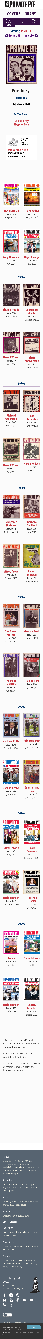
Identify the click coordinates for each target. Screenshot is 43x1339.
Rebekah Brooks (32, 899)
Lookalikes (19, 1167)
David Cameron (32, 849)
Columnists (31, 1170)
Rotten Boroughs (10, 1173)
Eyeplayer (7, 1216)
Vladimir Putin (11, 741)
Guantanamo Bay (32, 789)
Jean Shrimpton (32, 417)
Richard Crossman (11, 417)
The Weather (31, 211)
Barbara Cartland (32, 523)
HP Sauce (29, 1161)
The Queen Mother (11, 633)
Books (15, 1202)
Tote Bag (7, 1202)
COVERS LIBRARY (21, 14)
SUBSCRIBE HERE (18, 150)
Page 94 (7, 1211)
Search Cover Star (9, 22)
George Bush (31, 631)
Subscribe (7, 1180)
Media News (18, 1170)
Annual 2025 (8, 1205)
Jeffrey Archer (11, 571)
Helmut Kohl (32, 681)
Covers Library (10, 1222)
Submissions (8, 1263)
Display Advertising (22, 1246)
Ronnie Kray (21, 121)
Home (6, 1157)
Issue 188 (14, 35)
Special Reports (25, 1232)
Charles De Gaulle (32, 311)
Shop (5, 1197)
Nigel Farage (32, 257)
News (5, 1161)
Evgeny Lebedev (32, 1006)
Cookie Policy (16, 1266)
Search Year (21, 21)
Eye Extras (8, 1228)
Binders (23, 1202)
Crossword (30, 1167)
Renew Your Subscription (24, 1184)
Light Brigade (11, 310)
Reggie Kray (21, 124)
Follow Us (30, 1260)
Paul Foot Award (10, 1232)
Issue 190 (28, 35)
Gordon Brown (11, 788)
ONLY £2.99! (25, 141)
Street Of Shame (16, 1161)
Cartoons (24, 1164)
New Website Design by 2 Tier (14, 1322)
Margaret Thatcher (11, 523)
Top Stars (34, 21)
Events (19, 1263)
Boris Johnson (11, 898)
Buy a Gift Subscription (13, 1187)
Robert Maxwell (32, 573)
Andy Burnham (11, 211)
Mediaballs (7, 1167)
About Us (7, 1256)
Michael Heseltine (11, 682)
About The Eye (17, 1260)
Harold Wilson (11, 357)
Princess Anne (32, 741)
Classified (7, 1246)
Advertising (8, 1242)
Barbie (11, 958)
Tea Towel (33, 1202)
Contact (12, 1249)
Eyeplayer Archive (21, 1216)
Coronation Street (11, 1164)
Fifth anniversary (32, 359)
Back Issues (21, 1205)
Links (26, 1263)
